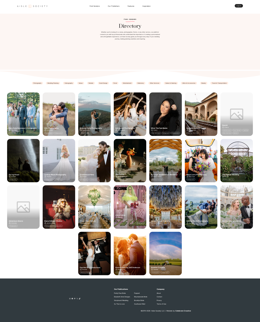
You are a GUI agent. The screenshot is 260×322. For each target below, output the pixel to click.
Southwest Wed (139, 304)
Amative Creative (158, 267)
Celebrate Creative (183, 311)
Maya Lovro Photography (196, 175)
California (50, 130)
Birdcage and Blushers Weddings (164, 175)
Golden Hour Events (88, 221)
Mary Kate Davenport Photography (23, 128)
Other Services (154, 83)
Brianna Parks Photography (91, 128)
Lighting (245, 130)
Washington (121, 130)
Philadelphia (121, 269)
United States (157, 176)
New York (192, 176)
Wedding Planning (52, 83)
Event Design (103, 83)
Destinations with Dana (231, 221)
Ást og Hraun (14, 175)
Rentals (91, 83)
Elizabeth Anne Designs (122, 297)
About (159, 293)
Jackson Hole (51, 223)
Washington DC (122, 176)
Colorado (14, 223)
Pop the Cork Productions (90, 267)
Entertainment (127, 83)
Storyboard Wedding (121, 300)
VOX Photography (51, 128)
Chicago (191, 223)
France (226, 127)
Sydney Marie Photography (197, 221)
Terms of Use (161, 304)
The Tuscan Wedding (230, 175)
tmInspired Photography (125, 128)
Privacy (159, 300)
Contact (159, 297)
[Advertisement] (130, 55)
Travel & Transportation (219, 83)
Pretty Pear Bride (120, 293)
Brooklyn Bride (139, 300)
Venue (81, 83)
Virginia (49, 176)
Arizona (84, 269)
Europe (84, 176)
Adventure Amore (16, 221)
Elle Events (119, 175)
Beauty (204, 83)
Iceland (13, 176)
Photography (37, 83)
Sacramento (86, 130)
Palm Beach (192, 130)
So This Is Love (119, 304)
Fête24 (225, 125)
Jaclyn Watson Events (159, 221)
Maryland (14, 130)
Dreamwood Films (87, 175)
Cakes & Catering (170, 83)
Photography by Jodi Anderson (127, 267)
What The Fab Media (159, 128)
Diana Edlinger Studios (53, 221)
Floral (115, 83)
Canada (120, 217)
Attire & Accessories (188, 83)
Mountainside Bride (140, 297)
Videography (69, 83)
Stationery (141, 83)
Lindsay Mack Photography (55, 175)
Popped (137, 293)
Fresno (155, 130)
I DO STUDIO (120, 215)
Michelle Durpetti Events (196, 128)
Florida (226, 223)
